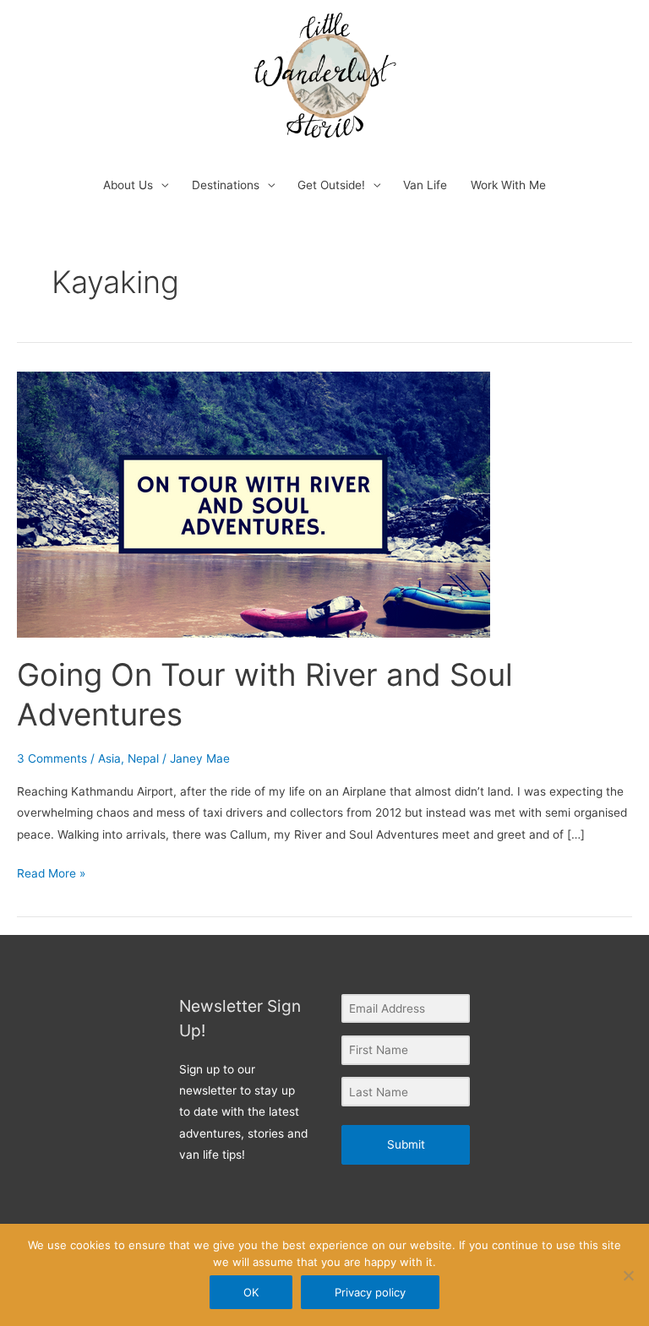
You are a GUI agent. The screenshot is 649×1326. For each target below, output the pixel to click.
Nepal (143, 758)
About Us (128, 185)
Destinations (225, 185)
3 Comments (52, 758)
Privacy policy (370, 1292)
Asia (109, 758)
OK (251, 1292)
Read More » (51, 871)
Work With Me (508, 185)
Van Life (425, 185)
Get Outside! (331, 185)
